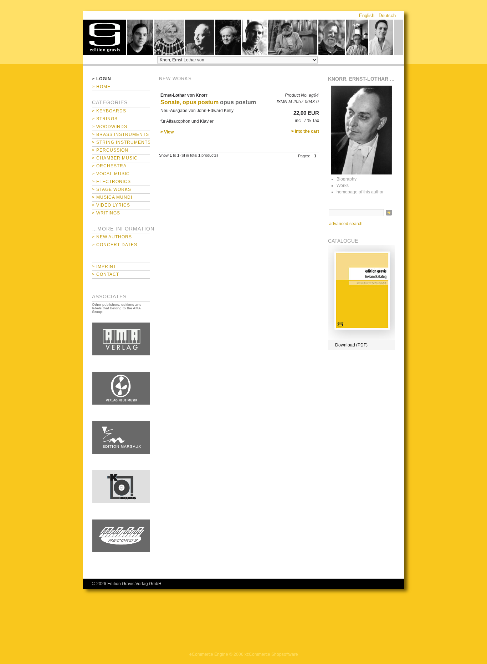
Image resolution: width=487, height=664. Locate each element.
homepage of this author (360, 191)
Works (343, 185)
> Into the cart (305, 131)
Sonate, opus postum (189, 102)
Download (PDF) (351, 345)
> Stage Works (111, 189)
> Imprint (104, 266)
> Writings (106, 213)
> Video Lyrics (111, 205)
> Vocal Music (111, 173)
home (104, 37)
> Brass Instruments (120, 134)
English (366, 15)
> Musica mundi (112, 197)
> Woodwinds (109, 126)
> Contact (105, 274)
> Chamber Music (115, 158)
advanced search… (348, 223)
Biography (347, 179)
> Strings (105, 118)
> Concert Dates (114, 244)
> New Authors (112, 236)
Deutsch (387, 15)
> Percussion (110, 150)
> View (167, 132)
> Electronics (111, 181)
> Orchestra (109, 165)
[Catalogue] (361, 338)
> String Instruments (121, 142)
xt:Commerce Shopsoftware (271, 654)
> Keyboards (109, 110)
